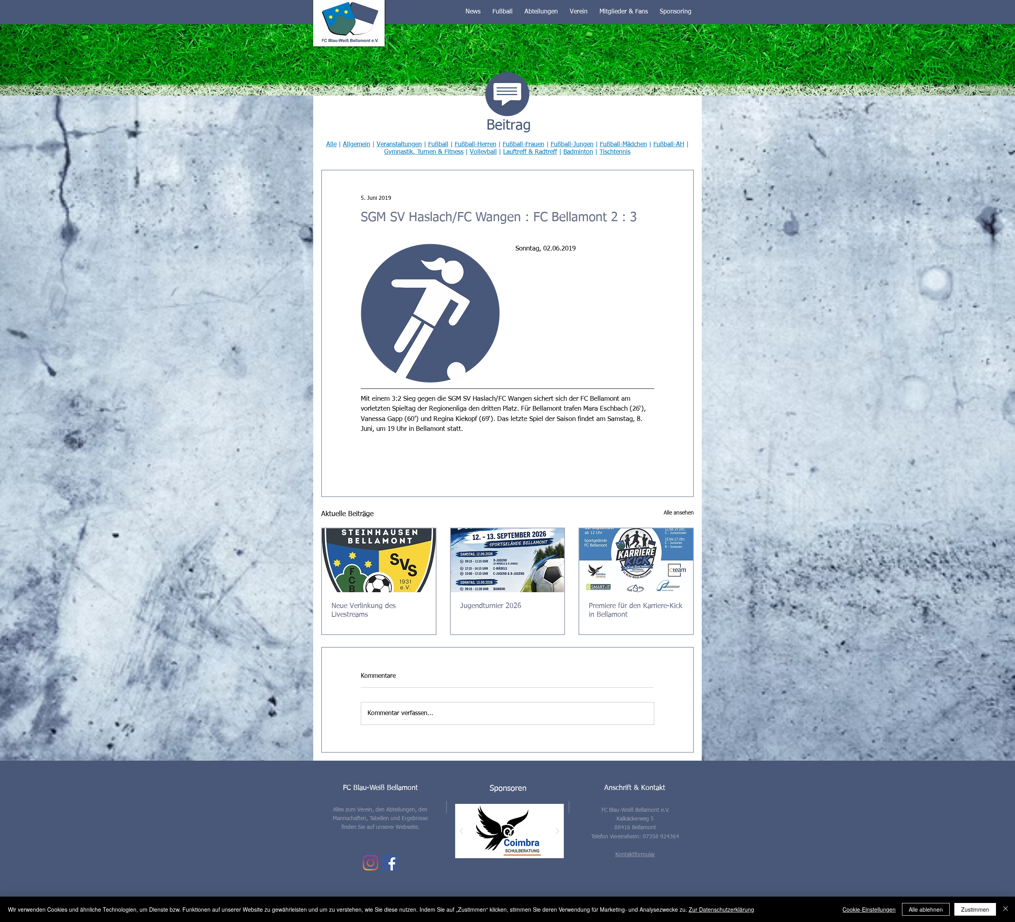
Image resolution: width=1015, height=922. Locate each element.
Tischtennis (614, 152)
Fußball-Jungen (572, 145)
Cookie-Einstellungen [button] (869, 909)
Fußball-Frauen (523, 145)
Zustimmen (975, 909)
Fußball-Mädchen (623, 145)
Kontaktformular (635, 854)
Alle (331, 145)
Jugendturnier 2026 (490, 606)
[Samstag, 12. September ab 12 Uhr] (636, 560)
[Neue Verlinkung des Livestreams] (379, 560)
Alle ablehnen (926, 909)
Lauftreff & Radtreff (530, 152)
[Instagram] (370, 862)
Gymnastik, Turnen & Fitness (423, 152)
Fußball (438, 145)
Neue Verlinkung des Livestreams (363, 610)
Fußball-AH (668, 145)
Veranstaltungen (399, 145)
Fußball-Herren (475, 145)
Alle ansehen (679, 513)
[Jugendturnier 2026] (508, 560)
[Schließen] (1005, 909)
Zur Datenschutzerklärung (721, 909)
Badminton (578, 152)
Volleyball (483, 152)
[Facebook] (390, 862)
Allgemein (356, 145)
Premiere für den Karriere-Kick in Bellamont (635, 610)
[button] (473, 12)
